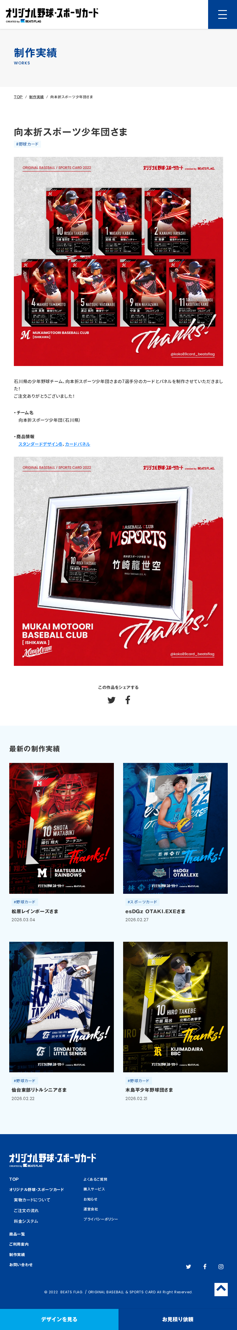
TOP (18, 97)
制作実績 (36, 97)
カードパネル (77, 444)
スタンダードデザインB (40, 444)
